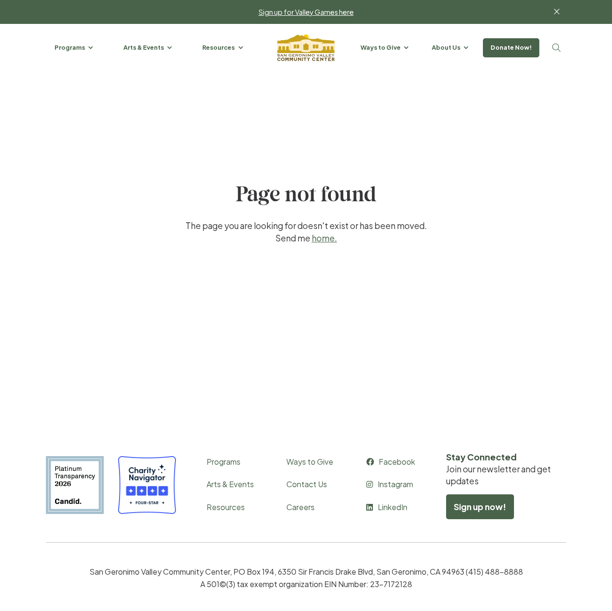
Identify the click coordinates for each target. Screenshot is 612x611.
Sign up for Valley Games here (306, 12)
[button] (74, 47)
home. (324, 238)
